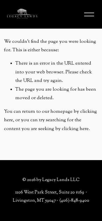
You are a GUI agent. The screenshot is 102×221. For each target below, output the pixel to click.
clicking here (75, 129)
